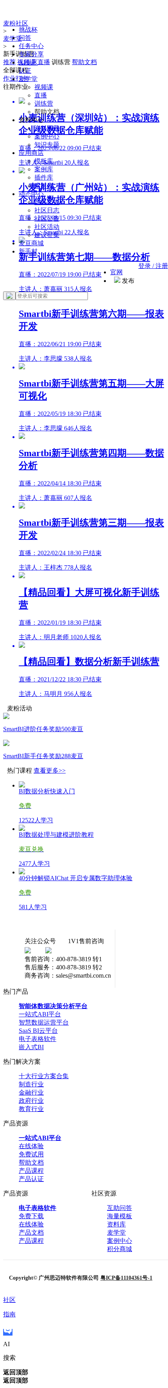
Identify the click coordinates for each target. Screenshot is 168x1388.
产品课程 (31, 1170)
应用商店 (31, 152)
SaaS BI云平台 (38, 1030)
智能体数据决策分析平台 (53, 1006)
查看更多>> (50, 770)
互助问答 (119, 1208)
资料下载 (46, 128)
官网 (116, 272)
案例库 (43, 169)
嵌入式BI (31, 1047)
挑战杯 (28, 29)
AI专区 (28, 62)
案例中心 (46, 136)
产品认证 (31, 1179)
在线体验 (31, 1146)
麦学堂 (28, 79)
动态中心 (31, 194)
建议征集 (46, 235)
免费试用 (31, 1154)
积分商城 (119, 1249)
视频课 (43, 87)
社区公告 (46, 218)
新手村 (28, 251)
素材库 (43, 185)
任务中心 (31, 46)
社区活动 (46, 226)
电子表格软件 (37, 1039)
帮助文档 (31, 1162)
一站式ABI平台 (40, 1014)
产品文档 (31, 1232)
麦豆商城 (31, 243)
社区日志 (46, 210)
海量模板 (119, 1216)
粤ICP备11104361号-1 (126, 1278)
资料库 (116, 1224)
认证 (25, 70)
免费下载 (31, 1216)
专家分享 (31, 54)
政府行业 (31, 1100)
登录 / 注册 (153, 265)
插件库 (43, 177)
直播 (40, 95)
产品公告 (46, 202)
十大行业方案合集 (44, 1076)
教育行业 (31, 1109)
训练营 (43, 103)
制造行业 (31, 1084)
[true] (9, 295)
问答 (25, 37)
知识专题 (46, 144)
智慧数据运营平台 (44, 1022)
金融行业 (31, 1092)
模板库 (43, 161)
